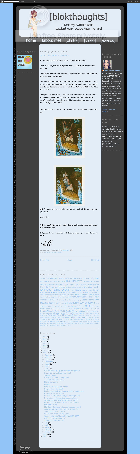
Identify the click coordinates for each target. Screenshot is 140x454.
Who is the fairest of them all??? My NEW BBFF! (61, 416)
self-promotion (73, 323)
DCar (66, 284)
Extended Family (50, 252)
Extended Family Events (55, 289)
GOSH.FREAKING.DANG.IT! (54, 418)
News (57, 306)
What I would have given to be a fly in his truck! (61, 409)
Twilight (59, 317)
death (88, 321)
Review (51, 313)
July (46, 366)
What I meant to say (84, 317)
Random (77, 309)
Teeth (45, 315)
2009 (45, 353)
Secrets (62, 313)
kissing (55, 323)
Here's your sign (63, 294)
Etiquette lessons (77, 287)
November (49, 357)
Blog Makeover (44, 281)
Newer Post (44, 260)
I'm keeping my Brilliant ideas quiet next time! (60, 398)
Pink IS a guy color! (51, 382)
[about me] (51, 40)
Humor (95, 294)
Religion (88, 311)
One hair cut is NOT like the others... (57, 414)
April (46, 425)
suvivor (96, 323)
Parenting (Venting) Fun (72, 306)
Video (73, 317)
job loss (50, 323)
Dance (72, 284)
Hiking (72, 294)
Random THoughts (47, 311)
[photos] (73, 40)
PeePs (86, 305)
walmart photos (66, 325)
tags (41, 325)
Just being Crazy (63, 300)
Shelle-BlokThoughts (113, 70)
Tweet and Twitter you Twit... (54, 420)
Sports (97, 313)
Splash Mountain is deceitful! (54, 55)
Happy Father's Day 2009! (53, 389)
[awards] (108, 40)
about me (87, 319)
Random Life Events (90, 309)
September (49, 362)
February (48, 430)
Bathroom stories (77, 278)
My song (61, 303)
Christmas (49, 284)
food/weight (44, 323)
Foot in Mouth (87, 290)
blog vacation (69, 321)
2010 (45, 350)
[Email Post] (71, 250)
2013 (45, 346)
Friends (59, 292)
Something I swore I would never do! (57, 373)
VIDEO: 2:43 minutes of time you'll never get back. (62, 396)
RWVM (70, 309)
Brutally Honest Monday (91, 281)
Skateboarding (90, 313)
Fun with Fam (69, 292)
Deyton (88, 284)
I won (62, 297)
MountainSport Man (49, 303)
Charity (42, 284)
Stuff (41, 315)
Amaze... (47, 384)
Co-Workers (57, 284)
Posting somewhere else (59, 309)
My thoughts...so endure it (79, 302)
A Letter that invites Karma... (54, 380)
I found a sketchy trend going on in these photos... (62, 402)
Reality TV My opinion (75, 311)
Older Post (95, 260)
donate (93, 321)
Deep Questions (80, 284)
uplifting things (57, 325)
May (46, 423)
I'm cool (67, 297)
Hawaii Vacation (52, 294)
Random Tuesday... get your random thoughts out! (62, 371)
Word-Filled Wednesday (55, 319)
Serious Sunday (50, 375)
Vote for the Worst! (50, 405)
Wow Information (79, 319)
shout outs (81, 323)
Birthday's (86, 278)
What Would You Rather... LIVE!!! (56, 387)
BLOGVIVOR (67, 278)
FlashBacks (76, 290)
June (47, 368)
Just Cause (52, 300)
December (49, 355)
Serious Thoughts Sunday (75, 313)
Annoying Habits (56, 278)
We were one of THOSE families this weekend (61, 400)
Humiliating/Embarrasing (84, 294)
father (97, 321)
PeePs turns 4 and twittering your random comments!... (64, 391)
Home (31, 40)
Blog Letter (95, 278)
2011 (45, 348)
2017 (45, 341)
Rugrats (57, 313)
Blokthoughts (64, 25)
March (47, 427)
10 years (43, 278)
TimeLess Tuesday (50, 317)
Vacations (60, 252)
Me (97, 299)
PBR (61, 306)
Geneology (43, 294)
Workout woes (68, 319)
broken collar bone (80, 321)
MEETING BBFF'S (88, 300)
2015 (45, 344)
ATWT (48, 278)
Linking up (77, 300)
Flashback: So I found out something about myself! (62, 407)
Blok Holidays (74, 280)
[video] (90, 40)
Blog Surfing (53, 281)
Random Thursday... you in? (54, 393)
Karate (71, 300)
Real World (60, 311)
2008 (45, 434)
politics (67, 323)
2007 (45, 436)
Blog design (61, 281)
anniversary (51, 321)
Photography (45, 309)
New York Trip (49, 306)
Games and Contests (91, 292)
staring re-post (89, 323)
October (48, 359)
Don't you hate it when (55, 287)
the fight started (48, 325)
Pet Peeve (95, 306)
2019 (45, 337)
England (68, 287)
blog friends (60, 321)
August (47, 364)
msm (62, 323)
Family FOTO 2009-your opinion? (56, 377)
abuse (92, 319)
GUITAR (79, 292)
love (59, 323)
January (48, 432)
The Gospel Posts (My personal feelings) (63, 315)
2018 (45, 339)
